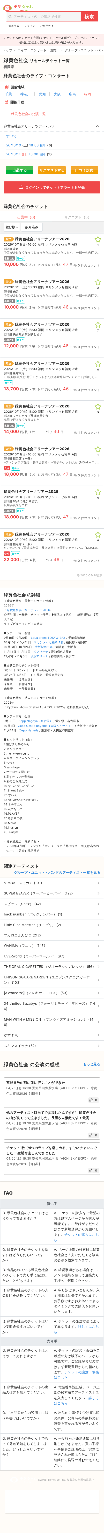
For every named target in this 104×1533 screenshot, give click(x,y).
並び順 (10, 227)
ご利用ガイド (48, 25)
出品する (20, 170)
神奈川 (25, 94)
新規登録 (13, 25)
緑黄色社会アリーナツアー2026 (28, 610)
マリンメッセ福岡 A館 (48, 642)
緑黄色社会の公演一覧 (28, 114)
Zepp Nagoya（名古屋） (36, 721)
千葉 (8, 94)
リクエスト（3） (77, 217)
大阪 (57, 94)
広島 (72, 94)
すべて (11, 136)
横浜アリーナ (39, 656)
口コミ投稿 (84, 170)
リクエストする (52, 170)
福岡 (87, 94)
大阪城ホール (44, 647)
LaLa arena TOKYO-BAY (48, 637)
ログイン (29, 25)
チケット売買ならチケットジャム (17, 8)
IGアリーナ (40, 651)
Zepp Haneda (28, 730)
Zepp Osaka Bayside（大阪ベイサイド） (46, 726)
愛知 (42, 94)
